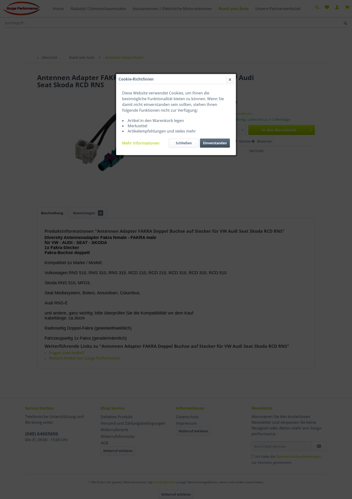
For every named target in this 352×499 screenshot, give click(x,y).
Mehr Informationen (140, 143)
